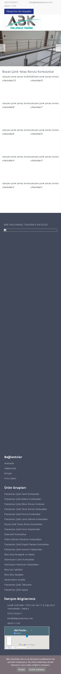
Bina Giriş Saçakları (14, 574)
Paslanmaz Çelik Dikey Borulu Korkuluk (24, 504)
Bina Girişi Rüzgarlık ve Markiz (19, 554)
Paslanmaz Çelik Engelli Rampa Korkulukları (26, 544)
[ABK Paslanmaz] (22, 28)
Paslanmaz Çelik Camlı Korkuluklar (21, 494)
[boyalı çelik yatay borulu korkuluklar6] (16, 141)
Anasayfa (9, 463)
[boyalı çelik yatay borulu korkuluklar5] (44, 141)
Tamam (21, 669)
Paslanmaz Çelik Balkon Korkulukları (22, 499)
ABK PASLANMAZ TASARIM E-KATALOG (26, 224)
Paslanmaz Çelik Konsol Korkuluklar (22, 514)
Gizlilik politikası (36, 669)
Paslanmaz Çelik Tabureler (18, 584)
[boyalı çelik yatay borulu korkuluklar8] (16, 115)
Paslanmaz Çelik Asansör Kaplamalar (23, 549)
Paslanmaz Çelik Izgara (16, 589)
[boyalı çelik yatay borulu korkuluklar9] (44, 88)
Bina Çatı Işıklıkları (13, 569)
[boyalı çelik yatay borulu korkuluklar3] (44, 168)
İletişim (8, 473)
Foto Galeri (10, 478)
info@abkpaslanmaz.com (40, 2)
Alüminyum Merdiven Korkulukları (21, 564)
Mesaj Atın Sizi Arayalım (19, 11)
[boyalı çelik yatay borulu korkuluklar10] (16, 88)
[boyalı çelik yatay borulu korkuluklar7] (44, 115)
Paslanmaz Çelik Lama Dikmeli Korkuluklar (26, 519)
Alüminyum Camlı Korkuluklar (19, 559)
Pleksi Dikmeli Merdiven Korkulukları (23, 539)
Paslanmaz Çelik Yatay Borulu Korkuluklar (25, 509)
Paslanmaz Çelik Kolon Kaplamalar (22, 529)
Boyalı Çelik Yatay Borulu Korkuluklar (23, 524)
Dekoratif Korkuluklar (15, 534)
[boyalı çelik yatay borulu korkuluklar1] (44, 195)
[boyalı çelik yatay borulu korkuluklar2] (16, 195)
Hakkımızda (10, 468)
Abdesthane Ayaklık (14, 579)
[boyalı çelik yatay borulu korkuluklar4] (16, 168)
